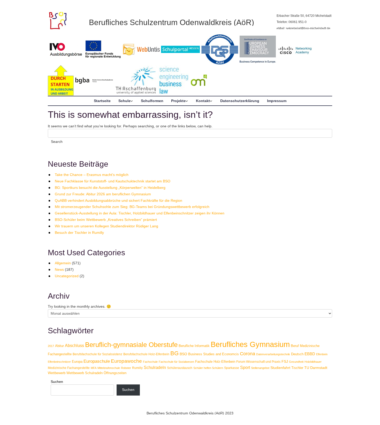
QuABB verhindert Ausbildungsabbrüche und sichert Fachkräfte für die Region (118, 200)
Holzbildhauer (313, 361)
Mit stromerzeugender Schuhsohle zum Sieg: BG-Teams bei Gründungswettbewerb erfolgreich (132, 207)
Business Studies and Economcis (213, 354)
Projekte (178, 101)
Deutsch (297, 354)
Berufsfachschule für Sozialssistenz (97, 354)
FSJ (285, 361)
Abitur (59, 346)
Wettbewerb (56, 373)
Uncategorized (67, 276)
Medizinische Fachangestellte (69, 368)
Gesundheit (296, 361)
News (59, 269)
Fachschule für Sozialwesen (176, 361)
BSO (183, 354)
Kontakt (203, 101)
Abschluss (74, 345)
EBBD (310, 354)
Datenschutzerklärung (239, 101)
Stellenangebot (260, 367)
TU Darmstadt (315, 368)
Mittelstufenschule (108, 367)
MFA (93, 367)
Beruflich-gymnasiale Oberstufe (131, 345)
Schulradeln (155, 367)
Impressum (276, 101)
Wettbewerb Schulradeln (84, 373)
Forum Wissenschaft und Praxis (258, 362)
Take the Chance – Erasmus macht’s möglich (91, 175)
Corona (247, 353)
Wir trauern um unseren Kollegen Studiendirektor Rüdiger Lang (106, 226)
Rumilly (137, 368)
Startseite (102, 101)
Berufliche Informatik (194, 346)
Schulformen (152, 101)
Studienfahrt (280, 368)
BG (174, 353)
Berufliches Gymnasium (250, 344)
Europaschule (96, 361)
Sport (245, 367)
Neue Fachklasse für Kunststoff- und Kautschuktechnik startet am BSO (112, 181)
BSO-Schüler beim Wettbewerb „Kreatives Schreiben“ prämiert (106, 220)
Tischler (297, 368)
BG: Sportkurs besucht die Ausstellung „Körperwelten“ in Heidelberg (110, 188)
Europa (77, 362)
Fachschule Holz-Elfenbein (215, 362)
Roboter (126, 367)
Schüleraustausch (179, 368)
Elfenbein (322, 354)
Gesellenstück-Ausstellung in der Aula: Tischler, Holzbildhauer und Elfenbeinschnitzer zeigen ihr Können (139, 213)
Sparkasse (231, 368)
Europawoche (126, 361)
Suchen (57, 382)
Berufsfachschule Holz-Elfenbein (146, 354)
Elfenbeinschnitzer (59, 361)
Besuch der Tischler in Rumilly (79, 232)
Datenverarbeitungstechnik (273, 354)
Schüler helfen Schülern (208, 367)
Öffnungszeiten (115, 373)
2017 (51, 345)
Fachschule (150, 361)
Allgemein (63, 263)
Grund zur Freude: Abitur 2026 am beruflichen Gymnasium (103, 194)
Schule (124, 101)
